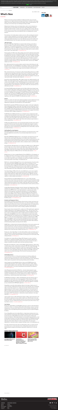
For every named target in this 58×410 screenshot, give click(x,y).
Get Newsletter (9, 405)
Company (3, 402)
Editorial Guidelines (3, 406)
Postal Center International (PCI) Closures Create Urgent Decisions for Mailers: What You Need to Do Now (21, 341)
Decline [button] (31, 4)
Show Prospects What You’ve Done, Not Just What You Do (32, 340)
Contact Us (2, 408)
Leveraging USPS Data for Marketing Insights (9, 340)
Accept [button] (27, 4)
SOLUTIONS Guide (37, 7)
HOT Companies (29, 7)
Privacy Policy (51, 1)
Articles (15, 331)
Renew (8, 407)
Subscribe (8, 404)
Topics (43, 7)
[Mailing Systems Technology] (4, 399)
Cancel (8, 408)
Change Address (9, 406)
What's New (7, 14)
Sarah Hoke (3, 16)
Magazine (22, 7)
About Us (2, 405)
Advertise (2, 404)
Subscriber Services (11, 402)
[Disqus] (22, 358)
